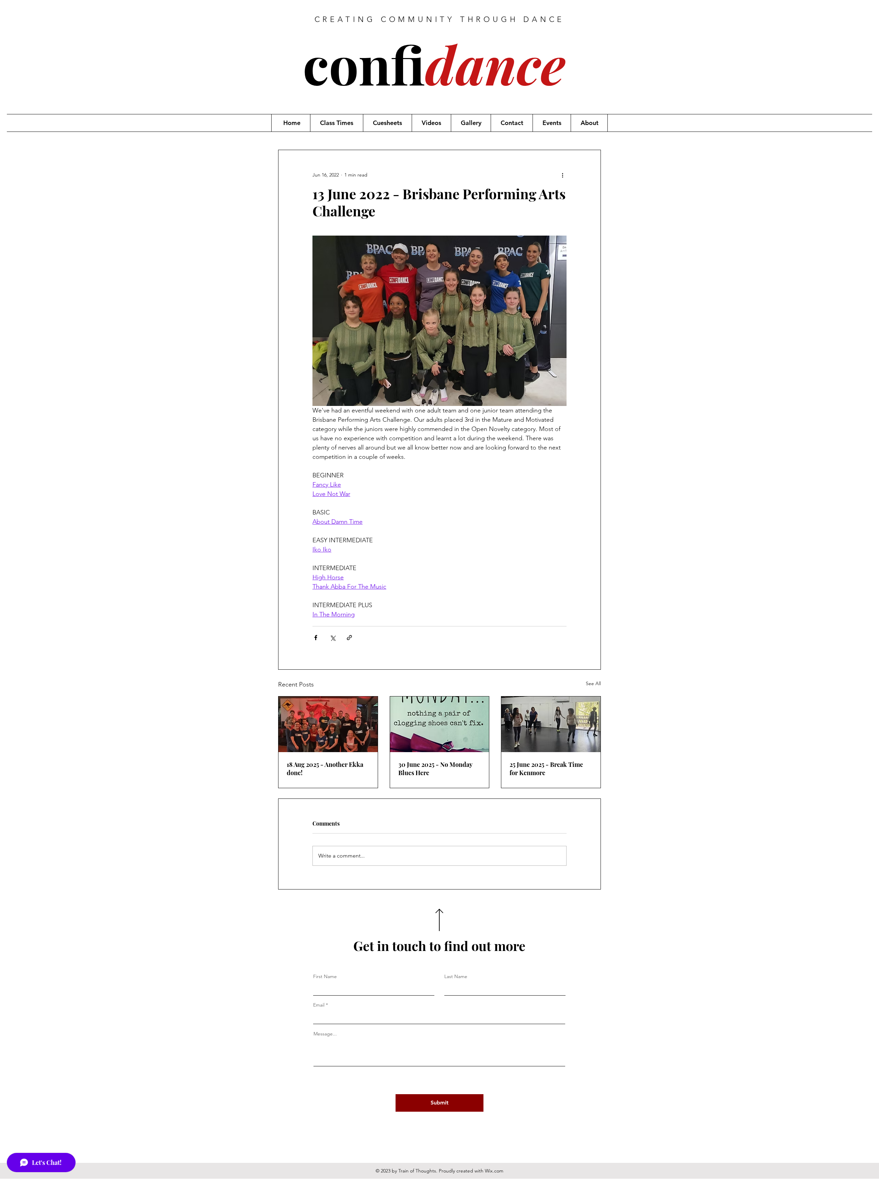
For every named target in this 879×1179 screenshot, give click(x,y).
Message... (325, 1033)
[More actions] (562, 175)
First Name (325, 976)
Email (318, 1004)
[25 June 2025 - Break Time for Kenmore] (551, 724)
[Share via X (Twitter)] (332, 637)
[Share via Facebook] (315, 637)
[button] (336, 123)
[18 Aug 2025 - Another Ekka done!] (328, 724)
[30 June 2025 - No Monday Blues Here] (439, 724)
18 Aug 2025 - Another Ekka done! (325, 768)
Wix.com (494, 1171)
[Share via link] (349, 637)
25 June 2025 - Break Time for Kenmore (546, 768)
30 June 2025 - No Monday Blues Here (435, 768)
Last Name (455, 976)
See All (593, 683)
